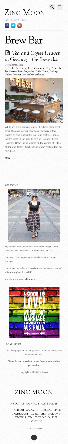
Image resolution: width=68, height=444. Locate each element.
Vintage (36, 421)
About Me (17, 404)
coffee (31, 72)
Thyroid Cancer (46, 417)
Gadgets (32, 410)
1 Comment (39, 68)
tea (24, 75)
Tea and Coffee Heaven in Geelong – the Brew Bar (33, 57)
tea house (39, 75)
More (7, 158)
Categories (49, 404)
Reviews (20, 417)
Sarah (11, 68)
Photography (50, 414)
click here (30, 279)
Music (34, 414)
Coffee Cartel (41, 72)
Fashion (18, 410)
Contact (32, 404)
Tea (29, 68)
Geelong (53, 72)
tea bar (30, 75)
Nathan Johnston (13, 75)
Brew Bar (22, 72)
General (22, 68)
